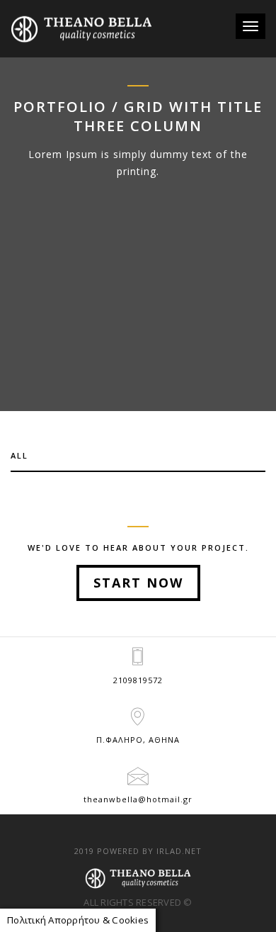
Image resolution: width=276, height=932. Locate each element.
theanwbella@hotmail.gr (138, 799)
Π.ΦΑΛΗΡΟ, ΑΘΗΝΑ (138, 739)
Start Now (138, 582)
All (19, 455)
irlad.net (179, 851)
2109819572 (138, 680)
